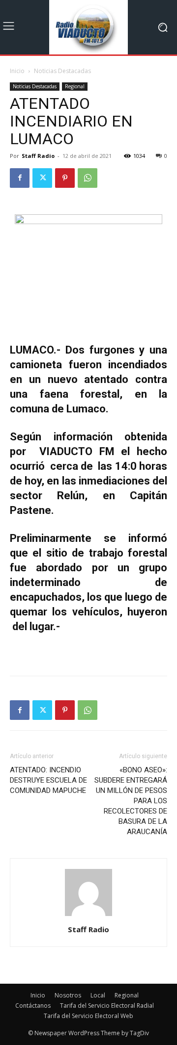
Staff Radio (38, 155)
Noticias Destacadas (62, 71)
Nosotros (68, 995)
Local (97, 995)
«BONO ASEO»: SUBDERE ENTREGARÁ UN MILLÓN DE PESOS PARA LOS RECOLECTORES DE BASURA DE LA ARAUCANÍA (130, 800)
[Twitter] (42, 178)
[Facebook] (20, 178)
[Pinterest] (65, 178)
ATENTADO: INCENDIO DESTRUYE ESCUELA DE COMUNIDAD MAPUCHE (48, 780)
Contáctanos (33, 1005)
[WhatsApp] (87, 178)
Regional (75, 86)
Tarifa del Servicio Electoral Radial (107, 1005)
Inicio (17, 71)
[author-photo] (88, 916)
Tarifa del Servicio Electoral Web (88, 1016)
